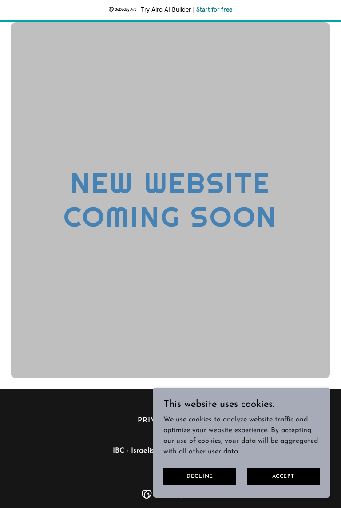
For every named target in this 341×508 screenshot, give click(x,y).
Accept (283, 476)
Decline (199, 476)
